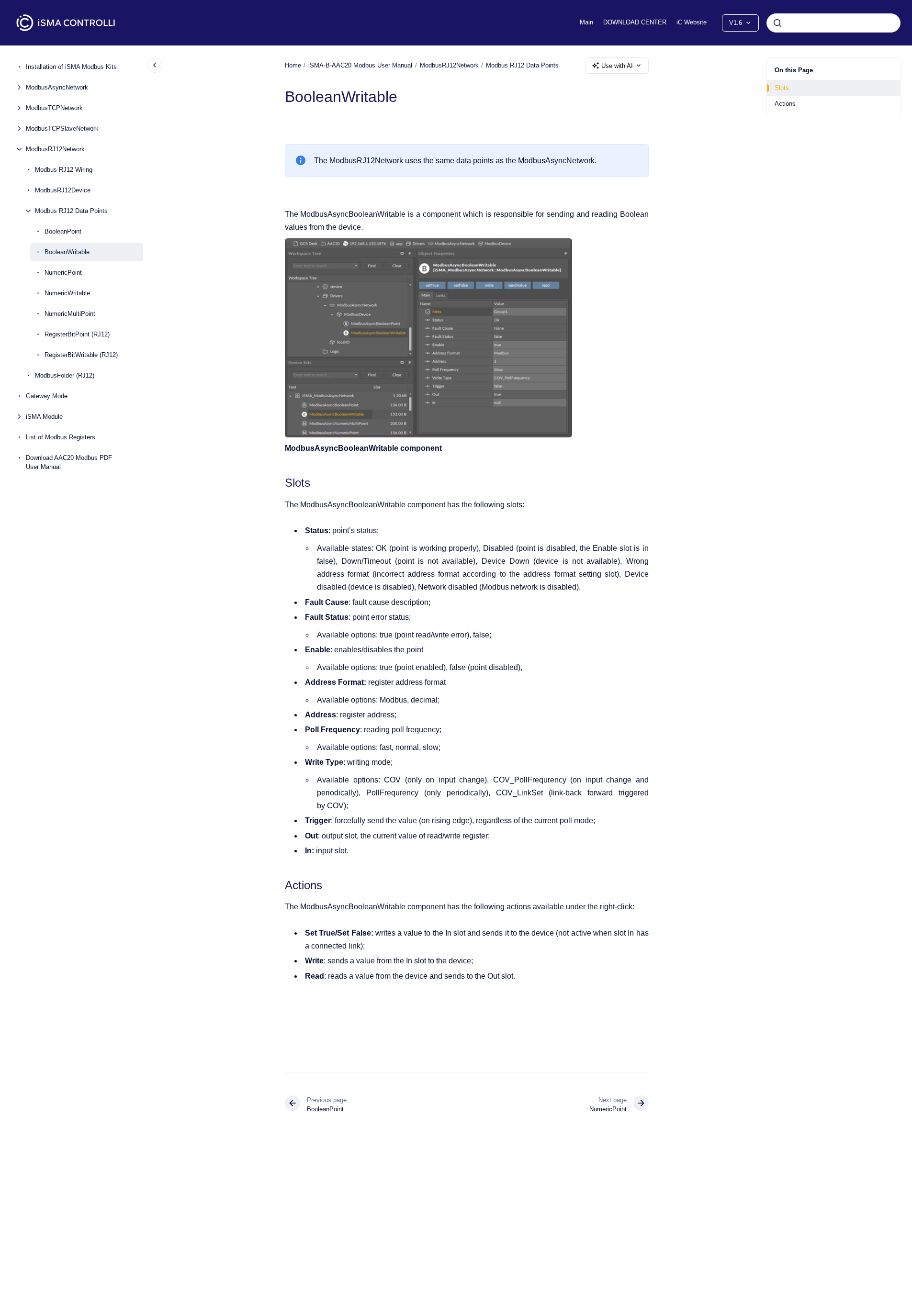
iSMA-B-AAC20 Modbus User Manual (360, 65)
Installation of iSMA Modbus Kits (71, 66)
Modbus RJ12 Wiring (63, 169)
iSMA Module (44, 416)
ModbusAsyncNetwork (57, 87)
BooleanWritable (67, 252)
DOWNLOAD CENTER (634, 22)
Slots (782, 87)
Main (586, 22)
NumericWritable (67, 293)
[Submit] (777, 23)
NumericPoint (63, 272)
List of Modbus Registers (60, 437)
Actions (785, 103)
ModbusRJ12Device (62, 190)
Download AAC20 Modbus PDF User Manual (69, 462)
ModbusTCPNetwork (54, 108)
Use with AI (617, 65)
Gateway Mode (47, 396)
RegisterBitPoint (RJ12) (77, 334)
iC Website (691, 22)
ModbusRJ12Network (55, 149)
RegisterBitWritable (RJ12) (81, 354)
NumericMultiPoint (70, 313)
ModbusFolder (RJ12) (64, 375)
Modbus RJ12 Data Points (71, 210)
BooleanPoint (63, 231)
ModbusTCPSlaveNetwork (62, 128)
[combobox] (833, 23)
